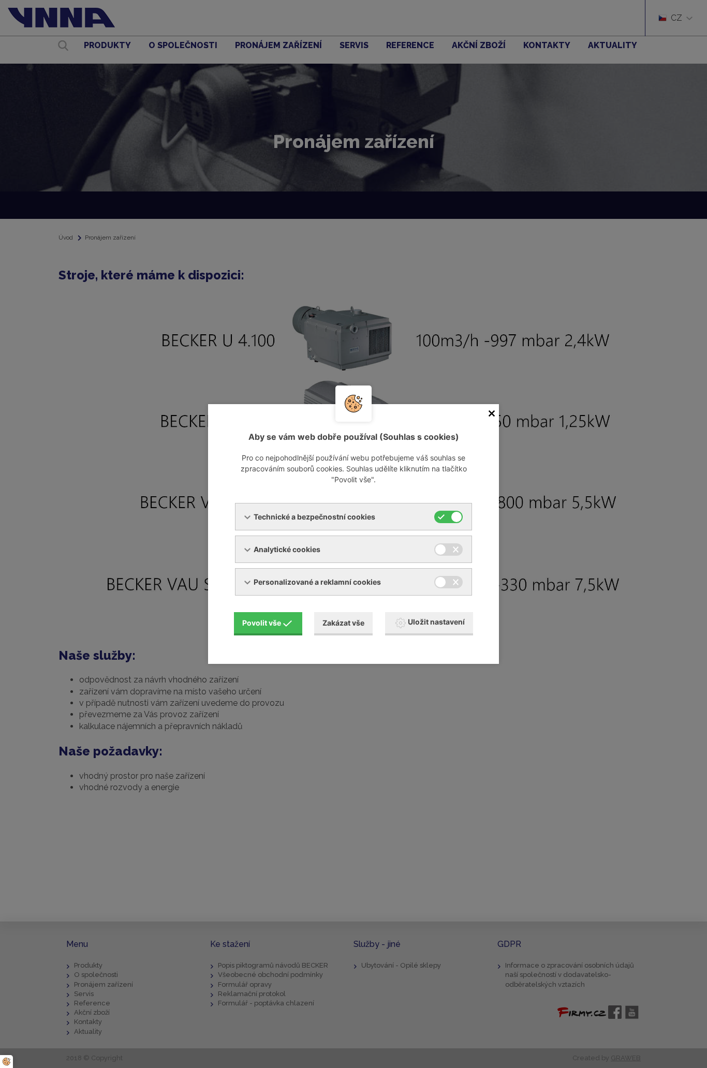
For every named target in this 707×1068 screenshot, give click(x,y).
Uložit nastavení (436, 621)
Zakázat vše (343, 622)
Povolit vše (261, 622)
